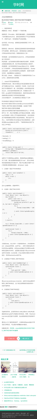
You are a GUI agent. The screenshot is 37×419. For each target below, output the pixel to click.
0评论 (11, 24)
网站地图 (23, 413)
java (19, 11)
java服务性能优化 (9, 382)
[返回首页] (2, 11)
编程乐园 (7, 11)
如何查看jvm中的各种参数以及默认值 (27, 351)
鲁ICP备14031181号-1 (9, 417)
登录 (6, 407)
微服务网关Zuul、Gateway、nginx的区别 (15, 401)
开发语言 (14, 11)
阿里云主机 (26, 415)
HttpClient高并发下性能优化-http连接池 (15, 398)
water (11, 22)
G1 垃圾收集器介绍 (9, 350)
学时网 (12, 328)
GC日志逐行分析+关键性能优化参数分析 (15, 387)
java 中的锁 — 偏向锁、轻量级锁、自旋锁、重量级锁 (19, 385)
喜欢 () (12, 338)
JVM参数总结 (8, 390)
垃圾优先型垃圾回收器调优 (11, 393)
